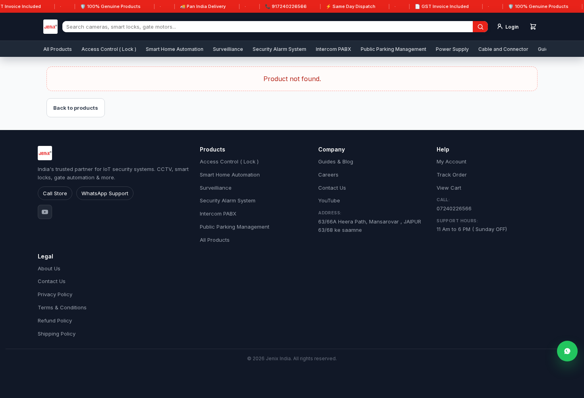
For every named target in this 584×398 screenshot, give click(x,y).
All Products (57, 49)
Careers (328, 174)
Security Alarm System (279, 49)
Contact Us (332, 187)
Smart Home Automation (174, 49)
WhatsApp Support (104, 193)
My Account (451, 161)
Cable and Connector (503, 49)
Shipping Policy (56, 333)
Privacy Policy (55, 294)
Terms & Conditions (62, 307)
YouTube (329, 200)
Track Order (452, 174)
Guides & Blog (335, 161)
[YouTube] (45, 212)
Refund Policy (55, 320)
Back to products (75, 108)
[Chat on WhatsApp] (567, 351)
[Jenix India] (50, 26)
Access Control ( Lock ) (108, 49)
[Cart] (533, 26)
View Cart (449, 187)
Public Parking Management (393, 49)
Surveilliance (228, 49)
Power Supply (452, 49)
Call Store (55, 193)
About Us (49, 268)
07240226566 (454, 204)
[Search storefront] (480, 26)
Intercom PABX (333, 49)
